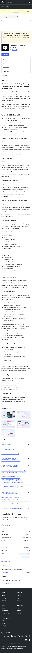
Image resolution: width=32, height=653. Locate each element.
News (3, 595)
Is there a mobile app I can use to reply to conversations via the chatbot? (12, 487)
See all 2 (28, 550)
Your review (4, 572)
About (3, 592)
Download (5, 54)
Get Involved (20, 605)
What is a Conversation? (8, 449)
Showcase (19, 592)
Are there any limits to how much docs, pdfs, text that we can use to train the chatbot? (13, 471)
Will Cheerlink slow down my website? (11, 508)
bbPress (4, 623)
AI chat (20, 553)
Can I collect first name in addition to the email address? (9, 492)
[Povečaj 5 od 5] (13, 430)
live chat (23, 556)
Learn (3, 605)
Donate (19, 610)
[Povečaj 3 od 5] (13, 421)
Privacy (3, 600)
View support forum (6, 583)
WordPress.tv (5, 613)
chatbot (28, 553)
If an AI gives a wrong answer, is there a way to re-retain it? (9, 466)
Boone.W (14, 50)
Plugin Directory (5, 6)
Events (19, 608)
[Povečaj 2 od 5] (28, 412)
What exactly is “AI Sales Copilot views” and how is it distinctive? (10, 498)
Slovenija (7, 632)
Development (6, 71)
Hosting (3, 598)
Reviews (5, 64)
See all (29, 572)
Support (5, 75)
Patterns (19, 600)
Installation (6, 67)
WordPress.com (6, 618)
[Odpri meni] (29, 2)
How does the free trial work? (9, 504)
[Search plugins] (17, 16)
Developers (4, 610)
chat (24, 553)
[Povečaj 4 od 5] (28, 421)
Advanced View (5, 561)
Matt (3, 621)
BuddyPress (5, 626)
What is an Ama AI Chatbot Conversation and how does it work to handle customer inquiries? (10, 459)
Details (5, 60)
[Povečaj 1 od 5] (13, 412)
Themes (19, 595)
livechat (28, 556)
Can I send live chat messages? (10, 454)
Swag (19, 613)
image (3, 141)
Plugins (19, 598)
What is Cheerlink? (6, 444)
